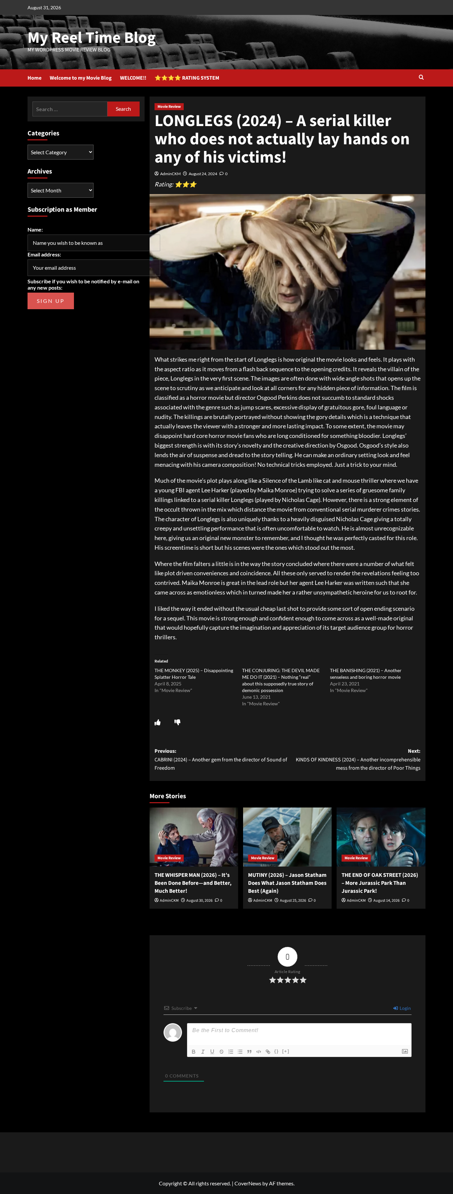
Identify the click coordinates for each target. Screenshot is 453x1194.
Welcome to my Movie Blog (81, 78)
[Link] (268, 1052)
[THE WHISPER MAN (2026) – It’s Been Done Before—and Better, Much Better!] (194, 837)
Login (405, 1008)
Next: (358, 759)
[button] (421, 78)
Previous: (221, 759)
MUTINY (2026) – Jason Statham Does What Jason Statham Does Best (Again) (287, 883)
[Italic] (203, 1052)
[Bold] (193, 1052)
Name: (35, 229)
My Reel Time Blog (92, 38)
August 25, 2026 (293, 900)
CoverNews (247, 1183)
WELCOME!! (133, 78)
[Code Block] (258, 1052)
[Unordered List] (240, 1052)
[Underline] (212, 1052)
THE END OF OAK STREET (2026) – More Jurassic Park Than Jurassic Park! (380, 883)
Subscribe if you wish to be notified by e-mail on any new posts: (83, 284)
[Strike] (221, 1052)
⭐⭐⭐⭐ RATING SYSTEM (187, 78)
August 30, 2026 (199, 900)
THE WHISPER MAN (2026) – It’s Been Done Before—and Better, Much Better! (193, 883)
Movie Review (169, 106)
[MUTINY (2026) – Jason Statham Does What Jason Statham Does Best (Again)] (287, 837)
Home (34, 78)
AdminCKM (170, 173)
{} (276, 1051)
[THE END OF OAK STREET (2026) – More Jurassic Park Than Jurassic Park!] (381, 837)
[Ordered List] (230, 1052)
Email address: (44, 254)
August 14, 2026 (386, 900)
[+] (286, 1051)
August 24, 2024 (203, 173)
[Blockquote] (249, 1052)
